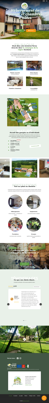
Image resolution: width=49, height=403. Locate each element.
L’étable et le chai (14, 143)
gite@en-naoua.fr (28, 385)
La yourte (12, 146)
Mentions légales (26, 401)
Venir (44, 0)
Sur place (15, 395)
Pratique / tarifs (32, 395)
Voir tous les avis (37, 286)
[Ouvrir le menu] (47, 1)
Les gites (21, 395)
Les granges (13, 140)
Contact (38, 395)
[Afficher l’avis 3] (24, 320)
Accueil (10, 395)
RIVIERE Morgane (16, 294)
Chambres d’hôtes (14, 149)
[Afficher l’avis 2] (23, 320)
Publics (25, 395)
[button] (24, 339)
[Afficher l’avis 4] (25, 320)
